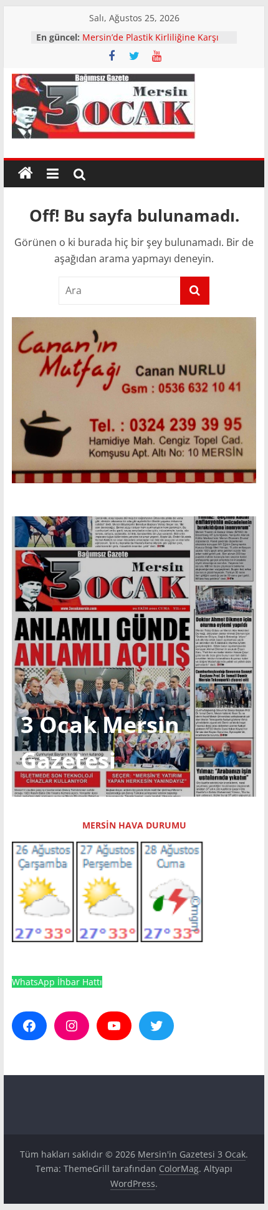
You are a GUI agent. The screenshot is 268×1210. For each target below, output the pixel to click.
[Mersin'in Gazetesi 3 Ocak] (25, 173)
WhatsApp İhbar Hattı (57, 982)
